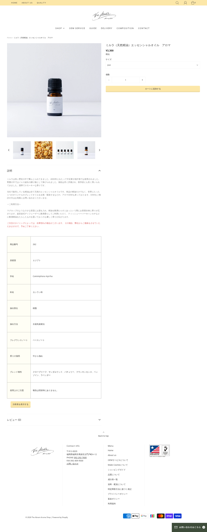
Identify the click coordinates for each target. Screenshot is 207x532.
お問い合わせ (72, 463)
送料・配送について (117, 484)
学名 (12, 276)
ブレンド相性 (16, 372)
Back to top (103, 436)
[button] (8, 150)
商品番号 (14, 244)
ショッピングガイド (117, 469)
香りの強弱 (15, 356)
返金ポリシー (114, 498)
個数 (108, 74)
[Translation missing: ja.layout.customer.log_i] (185, 2)
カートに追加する (153, 88)
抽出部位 (14, 308)
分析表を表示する (20, 404)
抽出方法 (14, 324)
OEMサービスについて (118, 460)
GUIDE (93, 28)
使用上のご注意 (17, 390)
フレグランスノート (19, 340)
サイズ (109, 59)
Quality (41, 3)
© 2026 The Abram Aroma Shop (38, 517)
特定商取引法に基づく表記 (120, 489)
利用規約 (112, 503)
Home (14, 3)
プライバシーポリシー (118, 493)
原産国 (13, 260)
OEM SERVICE (77, 28)
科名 (12, 292)
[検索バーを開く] (177, 3)
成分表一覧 (113, 479)
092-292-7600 (80, 457)
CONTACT (144, 28)
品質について (114, 474)
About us (27, 3)
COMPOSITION (125, 28)
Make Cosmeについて (118, 464)
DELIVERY (106, 28)
